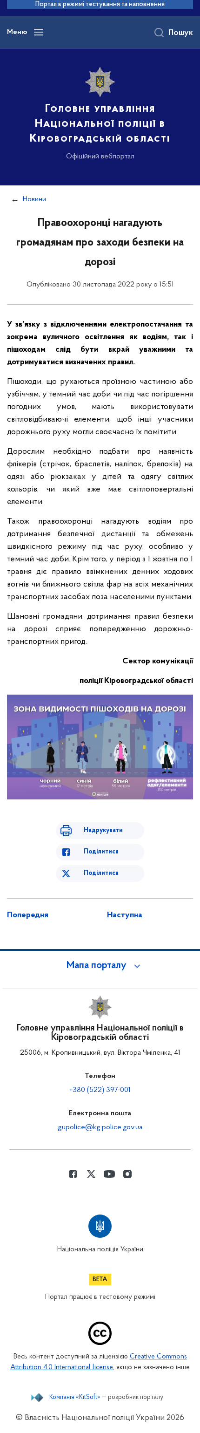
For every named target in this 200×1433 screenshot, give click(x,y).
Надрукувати (103, 830)
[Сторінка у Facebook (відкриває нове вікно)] (73, 1174)
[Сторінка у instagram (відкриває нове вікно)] (127, 1174)
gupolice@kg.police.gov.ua (100, 1127)
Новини (34, 199)
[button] (100, 965)
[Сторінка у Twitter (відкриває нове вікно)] (91, 1174)
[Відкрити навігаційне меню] (38, 32)
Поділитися (101, 851)
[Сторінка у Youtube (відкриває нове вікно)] (109, 1174)
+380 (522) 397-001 (100, 1090)
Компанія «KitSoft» (74, 1397)
